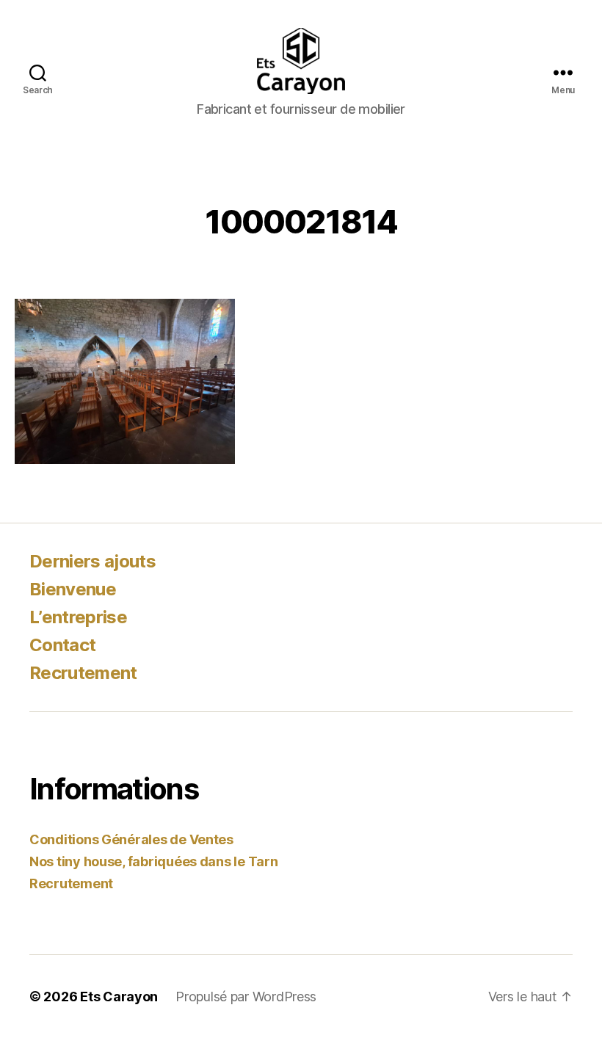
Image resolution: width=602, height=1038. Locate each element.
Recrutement (83, 672)
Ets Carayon (119, 996)
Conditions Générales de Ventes (131, 839)
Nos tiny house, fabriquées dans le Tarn (153, 861)
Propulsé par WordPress (245, 996)
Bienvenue (72, 589)
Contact (62, 645)
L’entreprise (78, 617)
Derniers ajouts (92, 561)
